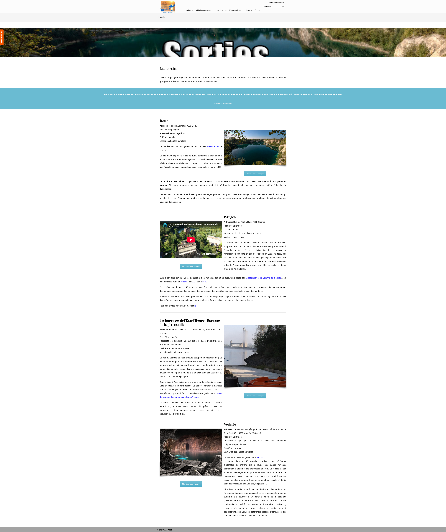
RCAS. (260, 457)
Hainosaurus (213, 146)
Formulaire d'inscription (223, 103)
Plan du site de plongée (255, 174)
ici (195, 306)
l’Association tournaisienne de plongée (263, 278)
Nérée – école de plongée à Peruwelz (168, 7)
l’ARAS (184, 282)
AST (194, 282)
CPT (204, 282)
